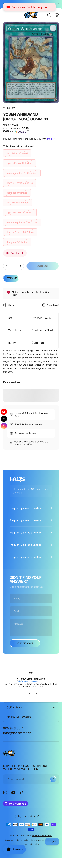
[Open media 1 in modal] (53, 28)
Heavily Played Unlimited (19, 183)
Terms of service (37, 840)
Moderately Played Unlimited (21, 173)
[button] (16, 130)
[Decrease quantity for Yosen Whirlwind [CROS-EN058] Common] (6, 266)
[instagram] (3, 426)
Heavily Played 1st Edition (20, 232)
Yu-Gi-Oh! (9, 107)
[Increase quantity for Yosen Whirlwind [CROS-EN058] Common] (20, 266)
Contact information (31, 844)
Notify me (11, 278)
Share (11, 305)
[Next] (57, 4)
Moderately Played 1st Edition (22, 222)
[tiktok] (3, 418)
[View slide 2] (29, 693)
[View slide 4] (37, 693)
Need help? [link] (53, 305)
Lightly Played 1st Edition (19, 212)
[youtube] (3, 410)
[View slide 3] (33, 693)
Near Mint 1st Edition (17, 202)
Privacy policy (23, 840)
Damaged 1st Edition (17, 242)
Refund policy (10, 840)
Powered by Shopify (42, 835)
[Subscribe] (53, 779)
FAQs (32, 489)
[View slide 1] (25, 693)
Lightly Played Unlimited (19, 163)
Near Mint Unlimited (17, 153)
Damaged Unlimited (16, 192)
